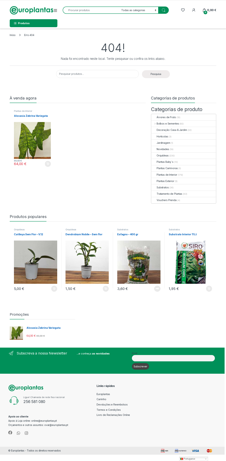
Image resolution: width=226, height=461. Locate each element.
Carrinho (101, 399)
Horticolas (162, 136)
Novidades (163, 149)
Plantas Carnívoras (167, 168)
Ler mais (157, 289)
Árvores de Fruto (166, 117)
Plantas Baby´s (165, 161)
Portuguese (189, 458)
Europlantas (103, 394)
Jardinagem (163, 142)
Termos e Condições (109, 409)
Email (134, 353)
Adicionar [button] (45, 164)
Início (13, 35)
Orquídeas (163, 155)
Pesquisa (156, 73)
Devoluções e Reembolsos (112, 404)
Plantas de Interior (23, 111)
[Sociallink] (10, 433)
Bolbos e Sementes (168, 123)
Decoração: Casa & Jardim (172, 129)
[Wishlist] (183, 10)
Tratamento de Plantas (169, 193)
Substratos (163, 187)
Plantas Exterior (165, 181)
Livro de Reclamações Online (113, 414)
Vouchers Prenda (167, 200)
